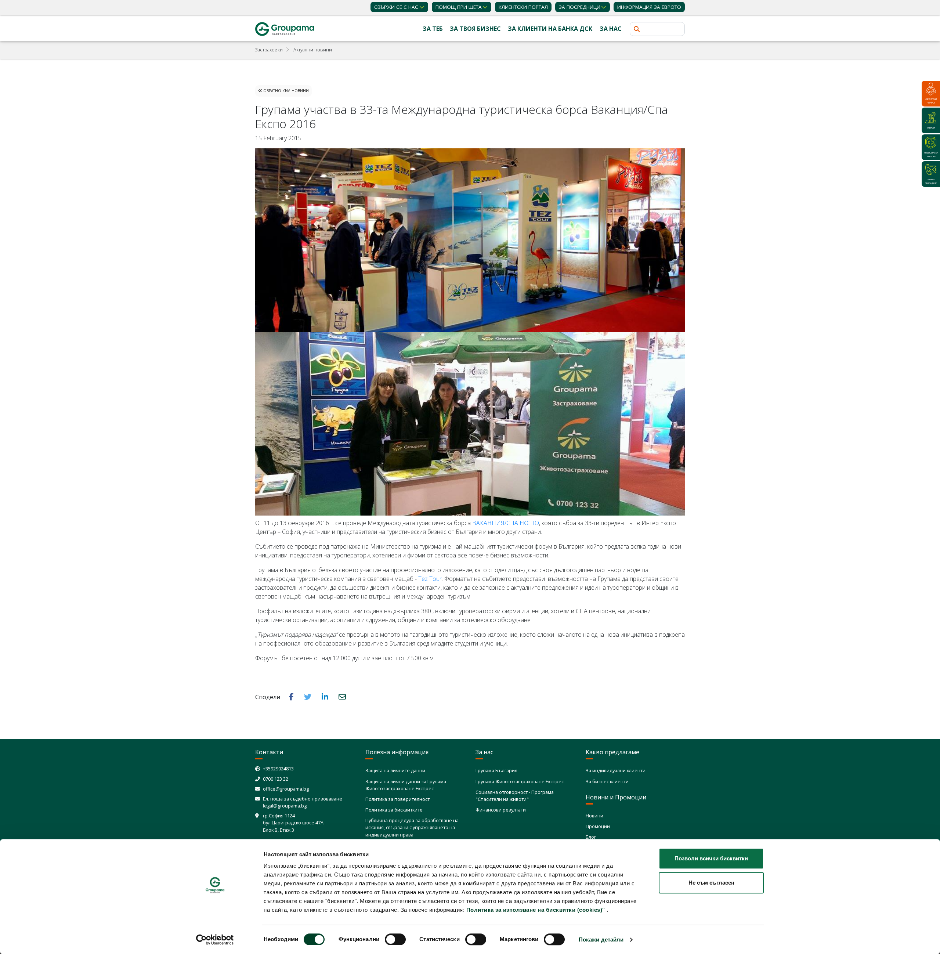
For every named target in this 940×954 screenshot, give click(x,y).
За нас (611, 29)
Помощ (458, 7)
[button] (292, 697)
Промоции (598, 826)
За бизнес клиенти (607, 781)
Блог (591, 837)
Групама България (496, 770)
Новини (594, 815)
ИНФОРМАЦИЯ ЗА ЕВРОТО (649, 7)
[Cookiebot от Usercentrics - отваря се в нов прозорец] (215, 939)
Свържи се (396, 7)
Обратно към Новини (285, 90)
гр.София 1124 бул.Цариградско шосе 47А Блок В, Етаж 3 (293, 822)
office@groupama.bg (286, 788)
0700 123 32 (275, 779)
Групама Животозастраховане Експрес (520, 781)
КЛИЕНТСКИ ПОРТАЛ (523, 7)
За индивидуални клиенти (616, 770)
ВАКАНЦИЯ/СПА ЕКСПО (505, 523)
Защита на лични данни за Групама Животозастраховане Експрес (405, 785)
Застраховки (269, 49)
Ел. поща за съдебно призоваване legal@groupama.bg (302, 802)
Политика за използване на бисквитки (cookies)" (535, 910)
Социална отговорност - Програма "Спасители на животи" (515, 795)
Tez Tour (430, 579)
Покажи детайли (601, 939)
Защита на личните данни (395, 770)
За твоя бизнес (475, 29)
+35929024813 (278, 768)
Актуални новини (312, 49)
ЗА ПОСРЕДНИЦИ (579, 7)
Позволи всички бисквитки (711, 858)
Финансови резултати (501, 809)
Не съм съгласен (711, 882)
